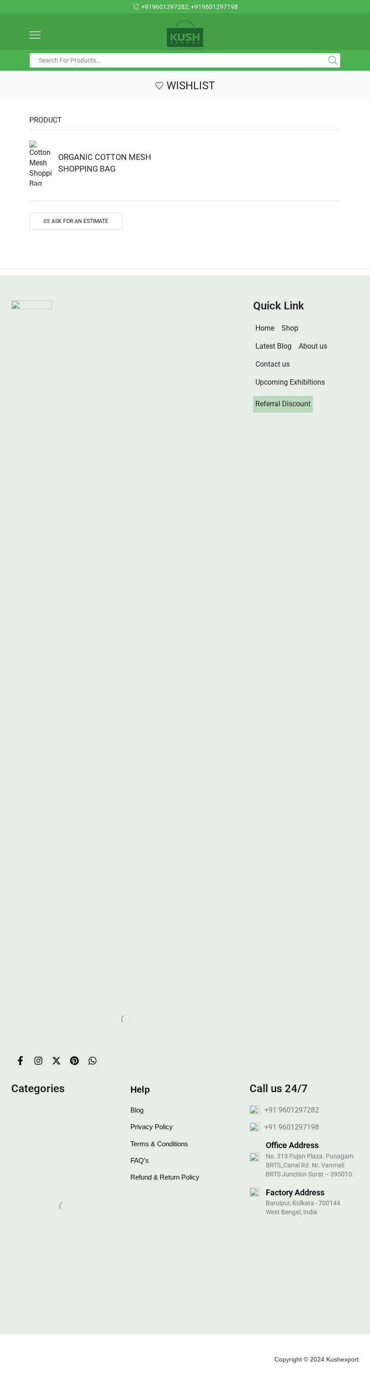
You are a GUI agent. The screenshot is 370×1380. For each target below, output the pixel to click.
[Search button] (333, 60)
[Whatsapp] (92, 1061)
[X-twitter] (56, 1061)
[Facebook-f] (20, 1061)
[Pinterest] (74, 1061)
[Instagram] (38, 1061)
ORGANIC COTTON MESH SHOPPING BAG (104, 162)
